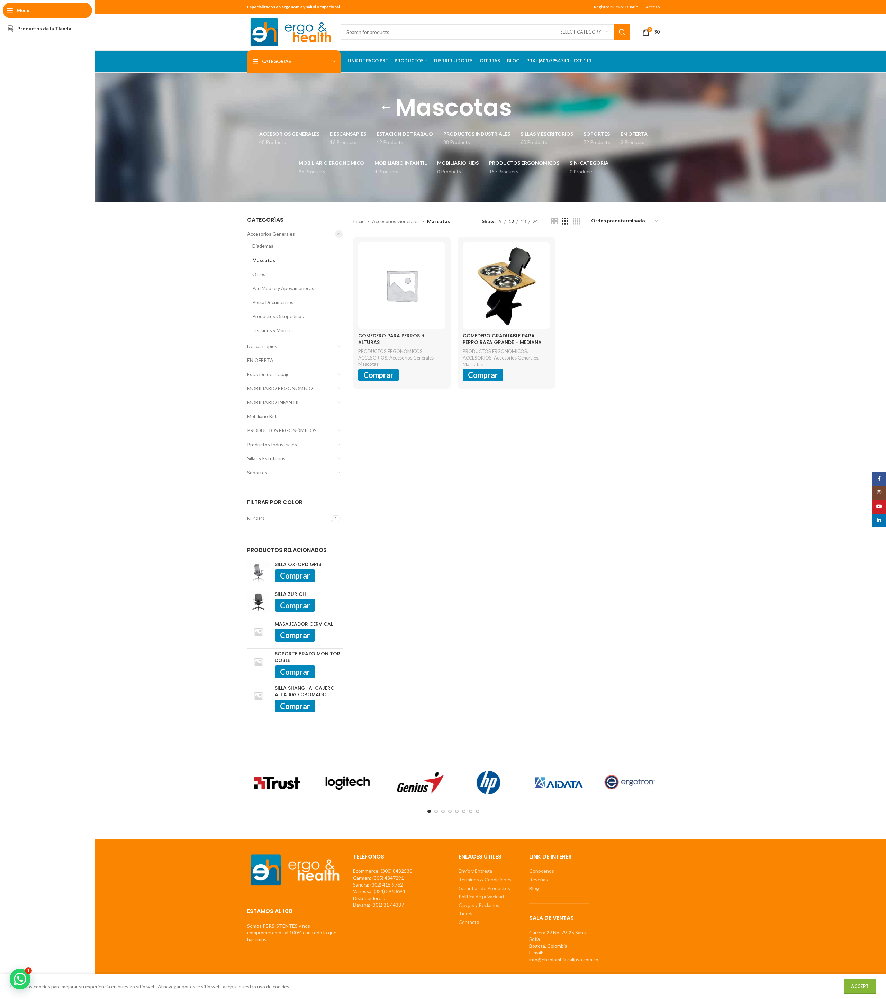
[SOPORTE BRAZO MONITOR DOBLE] (258, 664)
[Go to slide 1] (429, 811)
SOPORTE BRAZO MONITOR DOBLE (307, 657)
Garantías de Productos (484, 888)
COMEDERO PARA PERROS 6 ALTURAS (391, 339)
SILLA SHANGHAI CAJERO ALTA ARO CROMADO (305, 691)
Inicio (359, 221)
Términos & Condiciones (485, 879)
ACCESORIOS (372, 358)
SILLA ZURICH (290, 594)
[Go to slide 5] (457, 811)
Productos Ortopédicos (278, 316)
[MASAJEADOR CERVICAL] (258, 632)
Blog (534, 888)
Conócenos (541, 871)
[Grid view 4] (576, 221)
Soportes (257, 472)
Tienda (466, 913)
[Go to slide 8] (477, 811)
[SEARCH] (622, 32)
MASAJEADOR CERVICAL (304, 624)
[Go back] (386, 108)
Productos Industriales (272, 444)
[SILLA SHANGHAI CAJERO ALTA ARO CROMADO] (258, 698)
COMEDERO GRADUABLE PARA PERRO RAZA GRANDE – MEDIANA (502, 339)
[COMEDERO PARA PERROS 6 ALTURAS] (401, 285)
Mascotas (263, 260)
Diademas (262, 246)
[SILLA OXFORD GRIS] (258, 572)
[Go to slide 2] (436, 811)
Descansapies (262, 346)
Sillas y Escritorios (266, 458)
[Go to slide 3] (443, 811)
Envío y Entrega (475, 871)
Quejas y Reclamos (479, 905)
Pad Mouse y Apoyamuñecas (283, 288)
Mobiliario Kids (263, 416)
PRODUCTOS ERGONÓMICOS (282, 430)
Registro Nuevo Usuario (616, 6)
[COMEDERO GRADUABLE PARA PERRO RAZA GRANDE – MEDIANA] (506, 285)
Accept (860, 986)
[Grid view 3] (565, 221)
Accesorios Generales (271, 234)
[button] (20, 979)
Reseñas (538, 879)
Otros (258, 274)
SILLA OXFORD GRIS (298, 564)
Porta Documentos (272, 302)
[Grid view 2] (554, 221)
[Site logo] (290, 31)
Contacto (469, 922)
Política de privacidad (481, 896)
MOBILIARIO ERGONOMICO (280, 388)
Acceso (653, 6)
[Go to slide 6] (463, 811)
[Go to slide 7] (470, 811)
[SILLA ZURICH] (258, 602)
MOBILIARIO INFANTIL (273, 402)
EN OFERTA (260, 360)
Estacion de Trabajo (268, 374)
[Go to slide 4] (450, 811)
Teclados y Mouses (273, 330)
